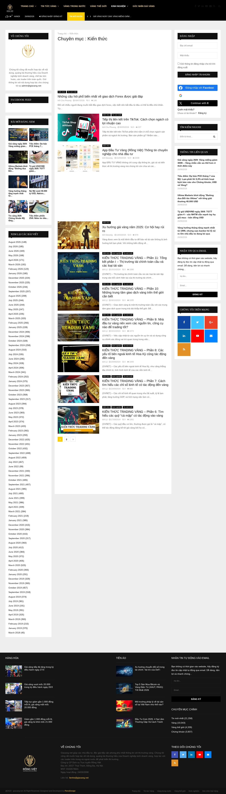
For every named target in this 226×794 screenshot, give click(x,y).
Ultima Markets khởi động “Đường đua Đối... (18, 168)
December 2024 (16, 332)
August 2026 (14, 242)
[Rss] (215, 6)
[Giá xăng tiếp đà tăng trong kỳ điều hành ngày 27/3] (13, 671)
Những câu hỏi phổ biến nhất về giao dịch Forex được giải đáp (100, 96)
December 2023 (16, 385)
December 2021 (16, 471)
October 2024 (15, 341)
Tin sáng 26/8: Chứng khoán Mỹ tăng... (16, 218)
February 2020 (15, 570)
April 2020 (13, 561)
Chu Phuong (66, 100)
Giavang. (109, 158)
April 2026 (13, 260)
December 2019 (16, 579)
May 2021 (13, 502)
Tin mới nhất (72, 92)
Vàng (173, 723)
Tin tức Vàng (48, 6)
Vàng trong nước (74, 6)
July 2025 (13, 300)
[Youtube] (207, 6)
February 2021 (15, 516)
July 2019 (13, 601)
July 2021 (13, 493)
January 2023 (15, 435)
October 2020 (15, 534)
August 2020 (14, 543)
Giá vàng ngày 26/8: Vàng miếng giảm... (17, 145)
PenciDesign (70, 791)
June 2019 (13, 605)
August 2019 (14, 597)
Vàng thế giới (98, 6)
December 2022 (16, 439)
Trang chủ (27, 6)
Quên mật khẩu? (186, 109)
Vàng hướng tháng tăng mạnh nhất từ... (17, 193)
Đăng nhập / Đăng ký (51, 16)
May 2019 (13, 610)
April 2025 (13, 314)
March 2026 (14, 264)
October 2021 (15, 480)
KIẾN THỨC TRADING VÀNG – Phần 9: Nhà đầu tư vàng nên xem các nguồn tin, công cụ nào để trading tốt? (133, 323)
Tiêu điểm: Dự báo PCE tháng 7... (38, 145)
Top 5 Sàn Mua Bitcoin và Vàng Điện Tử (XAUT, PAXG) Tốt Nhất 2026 (149, 687)
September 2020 (16, 538)
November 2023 (16, 390)
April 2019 (13, 614)
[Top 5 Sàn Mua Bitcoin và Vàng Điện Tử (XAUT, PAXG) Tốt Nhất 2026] (124, 688)
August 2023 (14, 403)
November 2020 (16, 529)
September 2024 (16, 345)
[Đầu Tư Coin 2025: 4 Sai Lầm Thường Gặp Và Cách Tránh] (124, 723)
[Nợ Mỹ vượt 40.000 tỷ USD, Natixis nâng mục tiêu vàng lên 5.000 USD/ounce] (38, 181)
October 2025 (15, 287)
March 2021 (14, 511)
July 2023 (13, 408)
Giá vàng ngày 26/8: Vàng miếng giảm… (112, 16)
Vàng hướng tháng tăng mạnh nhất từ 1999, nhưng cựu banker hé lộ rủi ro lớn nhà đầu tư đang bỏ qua (197, 230)
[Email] (211, 6)
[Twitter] (200, 6)
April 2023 (13, 421)
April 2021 (13, 507)
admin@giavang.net (31, 85)
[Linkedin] (203, 6)
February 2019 (15, 623)
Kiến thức (61, 92)
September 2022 (16, 453)
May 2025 (13, 309)
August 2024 (14, 349)
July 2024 (13, 354)
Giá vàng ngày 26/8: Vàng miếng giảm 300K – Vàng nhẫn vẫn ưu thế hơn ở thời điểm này (197, 163)
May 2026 (13, 255)
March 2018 (14, 632)
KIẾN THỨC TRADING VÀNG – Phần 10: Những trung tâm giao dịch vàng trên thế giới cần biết (133, 292)
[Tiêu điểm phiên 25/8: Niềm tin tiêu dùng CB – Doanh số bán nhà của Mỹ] (38, 206)
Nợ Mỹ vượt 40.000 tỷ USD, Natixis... (38, 192)
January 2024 (15, 381)
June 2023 (13, 412)
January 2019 (15, 628)
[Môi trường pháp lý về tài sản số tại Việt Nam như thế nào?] (124, 705)
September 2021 (16, 484)
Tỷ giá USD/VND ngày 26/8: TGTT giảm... (37, 168)
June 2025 (13, 305)
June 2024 (13, 359)
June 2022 (13, 466)
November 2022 (16, 444)
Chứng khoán (178, 731)
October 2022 (15, 448)
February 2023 (15, 430)
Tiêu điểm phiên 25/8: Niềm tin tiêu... (38, 217)
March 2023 (14, 426)
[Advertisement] (113, 66)
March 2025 (14, 318)
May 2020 (13, 556)
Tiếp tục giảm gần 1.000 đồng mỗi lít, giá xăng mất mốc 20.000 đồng (38, 704)
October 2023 (15, 394)
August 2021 (14, 489)
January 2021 (15, 520)
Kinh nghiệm (118, 6)
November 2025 (16, 282)
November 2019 (16, 583)
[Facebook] (196, 6)
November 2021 (16, 475)
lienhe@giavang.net (79, 777)
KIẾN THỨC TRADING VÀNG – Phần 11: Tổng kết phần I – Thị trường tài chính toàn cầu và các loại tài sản (134, 261)
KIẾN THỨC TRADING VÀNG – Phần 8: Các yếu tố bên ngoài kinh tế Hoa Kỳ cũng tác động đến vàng (134, 354)
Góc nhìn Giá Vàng (144, 6)
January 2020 (15, 574)
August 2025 (14, 296)
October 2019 (15, 587)
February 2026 (15, 269)
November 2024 (16, 336)
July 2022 (13, 462)
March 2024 (14, 372)
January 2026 (15, 273)
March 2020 (14, 565)
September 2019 (16, 592)
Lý (106, 269)
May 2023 (13, 417)
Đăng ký (202, 113)
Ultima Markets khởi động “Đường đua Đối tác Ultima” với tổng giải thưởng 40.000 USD (196, 198)
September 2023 (16, 399)
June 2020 (13, 552)
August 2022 (14, 457)
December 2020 (16, 525)
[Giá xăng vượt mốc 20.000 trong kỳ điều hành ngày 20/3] (13, 688)
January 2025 (15, 327)
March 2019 (14, 619)
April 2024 (13, 367)
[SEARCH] (214, 137)
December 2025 (16, 278)
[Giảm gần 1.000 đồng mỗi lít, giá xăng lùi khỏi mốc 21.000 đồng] (13, 723)
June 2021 (13, 498)
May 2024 (13, 363)
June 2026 (13, 251)
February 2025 (15, 323)
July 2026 (13, 246)
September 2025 (16, 291)
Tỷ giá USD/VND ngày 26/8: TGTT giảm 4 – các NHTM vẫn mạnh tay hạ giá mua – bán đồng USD (197, 214)
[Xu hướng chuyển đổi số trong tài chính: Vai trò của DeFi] (124, 671)
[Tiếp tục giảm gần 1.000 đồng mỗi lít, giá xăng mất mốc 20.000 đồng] (13, 705)
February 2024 (15, 376)
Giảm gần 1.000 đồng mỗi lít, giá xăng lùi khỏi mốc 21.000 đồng (38, 722)
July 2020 (13, 547)
